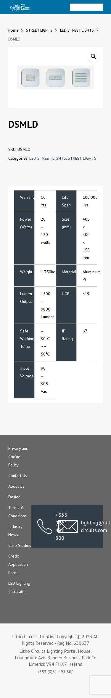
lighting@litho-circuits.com (89, 526)
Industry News (15, 530)
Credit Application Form (18, 564)
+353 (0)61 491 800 (44, 526)
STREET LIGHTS (39, 30)
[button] (93, 56)
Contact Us (17, 475)
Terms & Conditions (17, 511)
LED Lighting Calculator (19, 587)
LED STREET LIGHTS (77, 30)
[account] (76, 7)
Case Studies (19, 545)
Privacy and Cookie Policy (18, 457)
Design (14, 497)
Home (13, 30)
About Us (16, 486)
